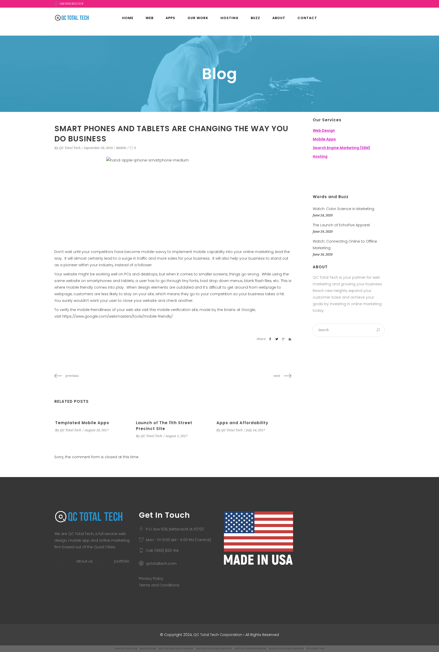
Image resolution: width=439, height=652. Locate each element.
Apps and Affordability (242, 422)
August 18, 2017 (96, 430)
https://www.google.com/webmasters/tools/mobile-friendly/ (117, 316)
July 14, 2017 (255, 430)
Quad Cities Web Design (126, 648)
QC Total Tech (70, 148)
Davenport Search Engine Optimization (286, 648)
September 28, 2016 (98, 148)
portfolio (121, 561)
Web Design (324, 130)
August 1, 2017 (176, 436)
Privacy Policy (151, 578)
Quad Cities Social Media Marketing (250, 648)
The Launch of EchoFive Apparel (341, 225)
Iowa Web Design (147, 648)
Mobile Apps (324, 139)
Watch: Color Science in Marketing (343, 208)
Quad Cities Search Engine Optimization (213, 648)
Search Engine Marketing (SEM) (341, 147)
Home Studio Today (315, 648)
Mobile (121, 148)
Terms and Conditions (159, 585)
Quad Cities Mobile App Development (176, 648)
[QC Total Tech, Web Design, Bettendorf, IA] (338, 177)
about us (84, 561)
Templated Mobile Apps (82, 422)
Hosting (320, 156)
